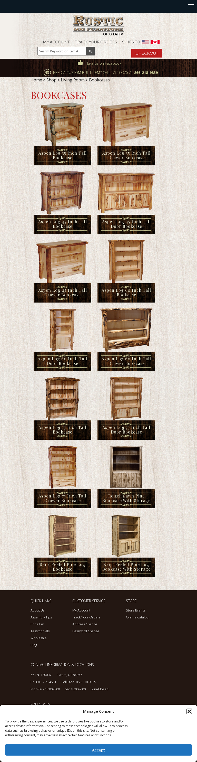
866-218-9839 (86, 682)
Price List (37, 624)
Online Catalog (137, 617)
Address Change (84, 624)
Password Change (85, 631)
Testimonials (40, 631)
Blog (34, 645)
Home (36, 80)
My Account (56, 41)
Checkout (146, 53)
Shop (51, 80)
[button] (189, 711)
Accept (98, 749)
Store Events (135, 610)
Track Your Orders (96, 41)
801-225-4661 (46, 682)
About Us (37, 610)
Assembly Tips (41, 617)
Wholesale (39, 638)
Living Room (73, 80)
